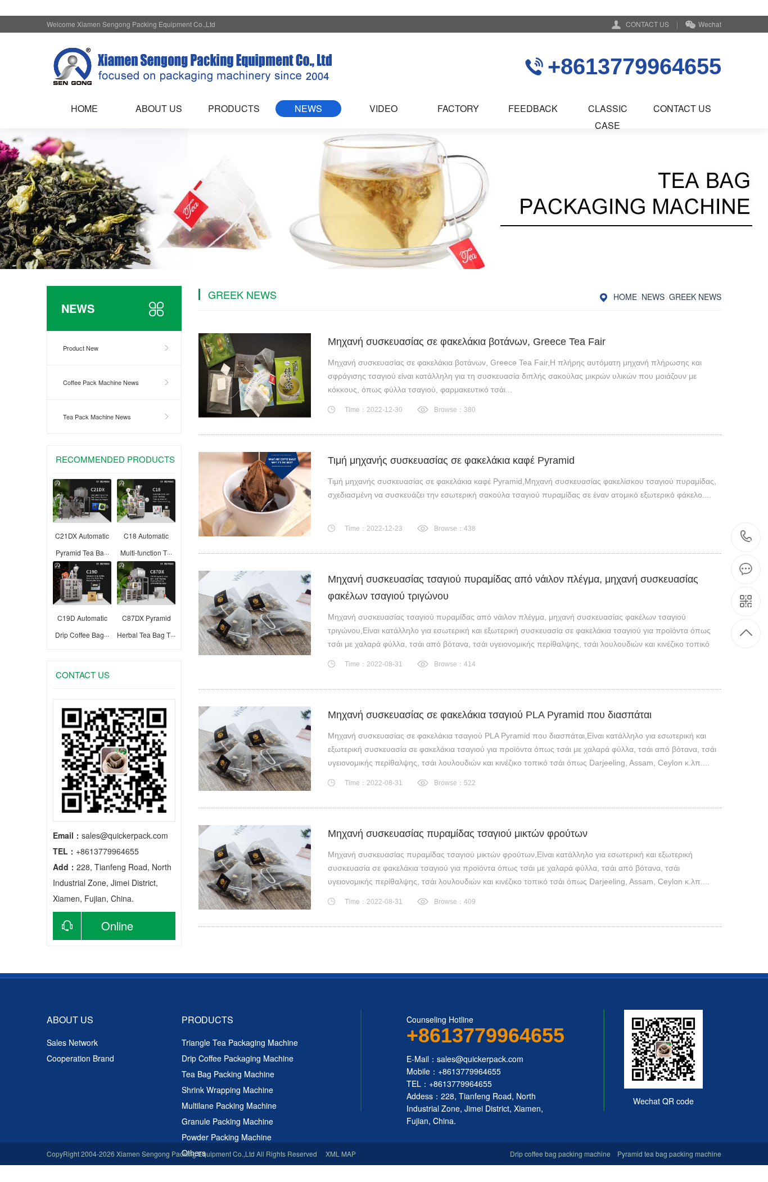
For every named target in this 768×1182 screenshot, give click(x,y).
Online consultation (93, 928)
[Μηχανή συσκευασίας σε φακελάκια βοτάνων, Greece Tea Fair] (254, 375)
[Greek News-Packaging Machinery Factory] (191, 66)
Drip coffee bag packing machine (560, 1153)
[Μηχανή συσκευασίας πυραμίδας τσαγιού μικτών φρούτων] (254, 867)
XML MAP (341, 1153)
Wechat (709, 24)
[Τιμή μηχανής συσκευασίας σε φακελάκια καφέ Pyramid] (254, 494)
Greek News (695, 296)
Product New (80, 347)
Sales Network (72, 1042)
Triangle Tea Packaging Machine (240, 1042)
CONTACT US (647, 24)
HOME (84, 108)
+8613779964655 (746, 537)
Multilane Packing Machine (229, 1105)
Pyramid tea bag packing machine (669, 1153)
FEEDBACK (533, 108)
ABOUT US (158, 108)
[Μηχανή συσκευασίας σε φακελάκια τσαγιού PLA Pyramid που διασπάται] (254, 748)
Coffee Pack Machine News (101, 382)
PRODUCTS (234, 108)
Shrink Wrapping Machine (227, 1090)
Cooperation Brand (80, 1058)
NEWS (308, 108)
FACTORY (458, 108)
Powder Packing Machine (227, 1137)
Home (625, 296)
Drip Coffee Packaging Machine (237, 1058)
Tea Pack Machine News (97, 416)
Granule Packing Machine (227, 1121)
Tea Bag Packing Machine (228, 1074)
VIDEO (383, 108)
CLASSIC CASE (607, 109)
